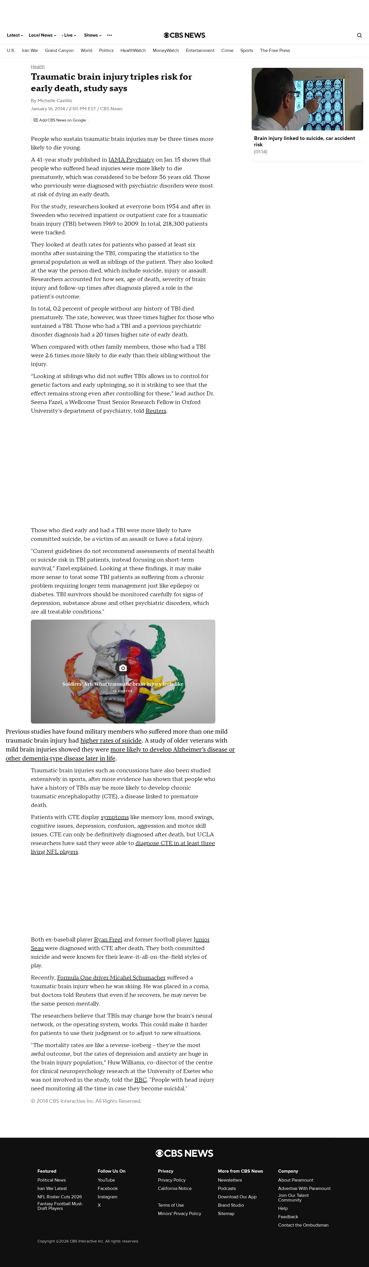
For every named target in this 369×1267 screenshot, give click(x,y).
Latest (14, 35)
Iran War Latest (52, 1188)
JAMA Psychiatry (131, 160)
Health (38, 66)
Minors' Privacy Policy (179, 1213)
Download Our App (237, 1197)
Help (283, 1208)
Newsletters (230, 1180)
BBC (140, 1080)
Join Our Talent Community (293, 1197)
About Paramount (295, 1180)
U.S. (11, 50)
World (86, 50)
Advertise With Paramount (304, 1188)
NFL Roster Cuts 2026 (59, 1197)
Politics (106, 50)
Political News (51, 1180)
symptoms (115, 817)
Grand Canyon (59, 50)
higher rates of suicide (111, 740)
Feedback (288, 1216)
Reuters (156, 411)
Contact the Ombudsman (303, 1225)
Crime (227, 50)
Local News (41, 35)
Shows (91, 35)
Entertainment (200, 50)
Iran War (30, 50)
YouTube (106, 1180)
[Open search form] (359, 35)
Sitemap (226, 1213)
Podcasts (227, 1188)
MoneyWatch (166, 50)
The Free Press (275, 50)
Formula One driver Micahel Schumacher (111, 978)
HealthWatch (133, 50)
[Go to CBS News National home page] (184, 35)
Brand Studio (231, 1205)
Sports (246, 50)
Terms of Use (171, 1205)
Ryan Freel (108, 939)
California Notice (175, 1188)
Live (69, 35)
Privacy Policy (172, 1180)
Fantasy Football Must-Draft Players (60, 1206)
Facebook (108, 1188)
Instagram (107, 1197)
